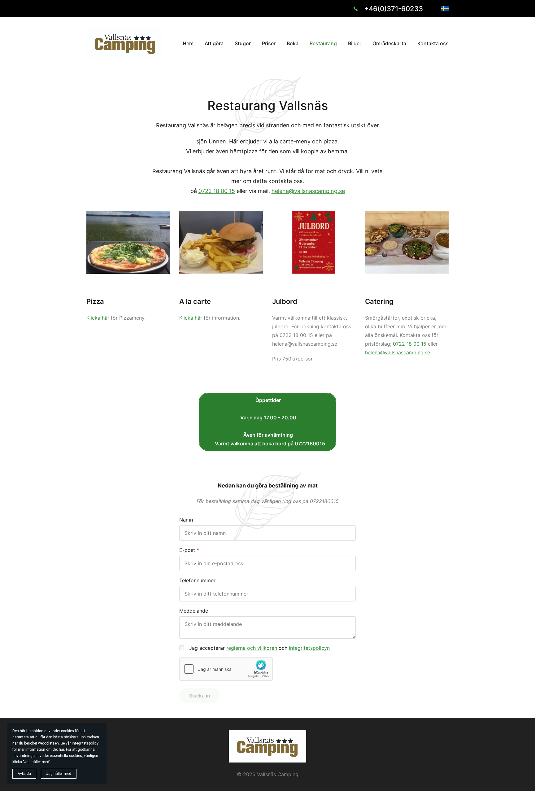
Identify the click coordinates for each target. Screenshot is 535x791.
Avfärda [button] (24, 773)
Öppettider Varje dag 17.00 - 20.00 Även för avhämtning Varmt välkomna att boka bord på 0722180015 (267, 422)
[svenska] (445, 8)
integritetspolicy (85, 743)
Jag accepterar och (259, 648)
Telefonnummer (197, 580)
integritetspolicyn (309, 648)
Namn (186, 520)
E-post (187, 550)
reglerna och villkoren (251, 648)
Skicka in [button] (199, 696)
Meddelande (193, 611)
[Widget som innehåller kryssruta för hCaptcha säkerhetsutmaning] (226, 669)
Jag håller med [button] (58, 773)
